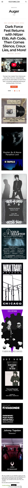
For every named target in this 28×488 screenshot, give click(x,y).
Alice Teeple (18, 53)
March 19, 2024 (10, 53)
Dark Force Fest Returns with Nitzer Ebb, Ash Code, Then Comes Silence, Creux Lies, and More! (14, 38)
